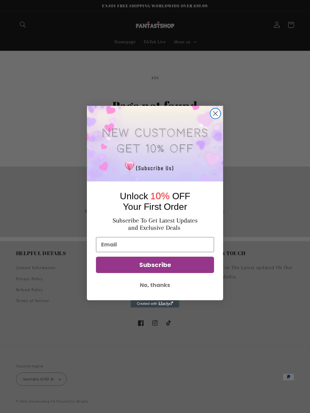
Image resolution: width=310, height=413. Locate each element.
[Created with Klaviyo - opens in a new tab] (155, 303)
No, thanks (155, 285)
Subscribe (155, 265)
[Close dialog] (215, 113)
